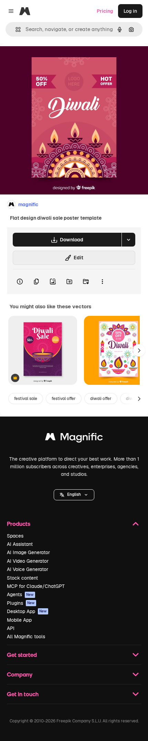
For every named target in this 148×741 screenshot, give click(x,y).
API (10, 628)
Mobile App (19, 620)
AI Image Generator (28, 552)
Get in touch (23, 694)
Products (18, 523)
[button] (74, 494)
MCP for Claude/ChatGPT (36, 586)
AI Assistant (20, 544)
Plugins (21, 603)
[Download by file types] (128, 240)
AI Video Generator (28, 561)
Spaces (15, 536)
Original (44, 59)
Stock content (22, 578)
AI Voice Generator (27, 569)
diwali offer (101, 398)
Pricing (105, 11)
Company (19, 674)
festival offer (64, 398)
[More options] (102, 282)
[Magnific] (74, 438)
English (74, 494)
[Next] (139, 350)
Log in (130, 11)
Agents (20, 594)
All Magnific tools (26, 636)
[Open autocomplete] (15, 29)
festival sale (25, 398)
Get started (22, 654)
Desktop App (27, 611)
